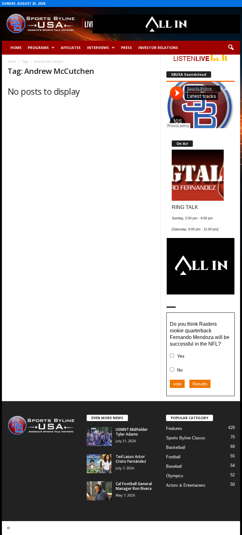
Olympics (174, 475)
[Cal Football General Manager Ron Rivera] (99, 490)
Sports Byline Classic (185, 438)
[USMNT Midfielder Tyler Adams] (99, 436)
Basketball (175, 447)
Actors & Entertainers (185, 485)
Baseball (174, 466)
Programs (38, 47)
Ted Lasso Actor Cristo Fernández (131, 459)
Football (173, 457)
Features (174, 428)
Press (126, 47)
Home (15, 47)
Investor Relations (158, 47)
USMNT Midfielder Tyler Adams (132, 432)
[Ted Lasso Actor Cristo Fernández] (99, 463)
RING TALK (185, 207)
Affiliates (71, 47)
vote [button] (177, 383)
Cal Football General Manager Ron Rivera (134, 486)
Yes (180, 356)
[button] (231, 48)
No (180, 369)
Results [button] (200, 383)
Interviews (98, 47)
